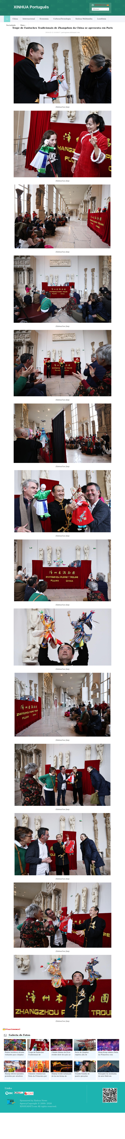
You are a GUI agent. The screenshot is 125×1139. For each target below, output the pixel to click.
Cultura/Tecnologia (62, 19)
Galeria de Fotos (19, 1035)
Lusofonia (101, 19)
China (15, 19)
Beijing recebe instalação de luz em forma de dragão (61, 1076)
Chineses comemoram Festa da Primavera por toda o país (37, 1076)
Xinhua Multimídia (83, 19)
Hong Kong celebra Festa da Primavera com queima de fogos (108, 1054)
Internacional (29, 19)
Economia (44, 19)
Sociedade (11, 25)
